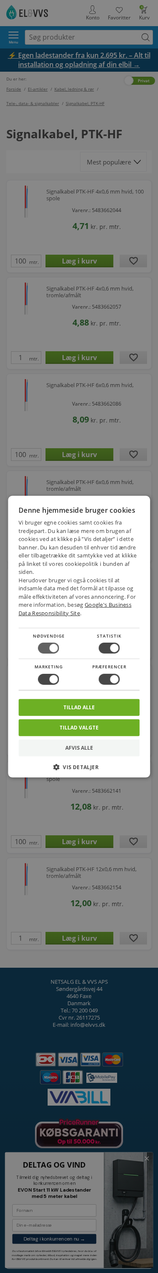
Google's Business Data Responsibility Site (75, 609)
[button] (79, 770)
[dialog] (79, 636)
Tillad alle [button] (79, 707)
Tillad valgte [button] (79, 727)
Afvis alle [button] (79, 747)
